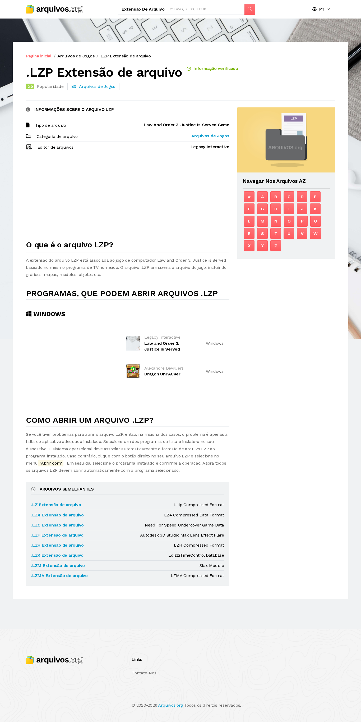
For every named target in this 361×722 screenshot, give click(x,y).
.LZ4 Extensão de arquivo (57, 514)
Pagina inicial (39, 55)
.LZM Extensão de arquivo (58, 565)
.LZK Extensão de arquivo (57, 555)
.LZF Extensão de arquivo (57, 535)
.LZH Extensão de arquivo (57, 545)
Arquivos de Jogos (75, 55)
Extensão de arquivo (143, 9)
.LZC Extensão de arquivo (57, 525)
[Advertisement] (127, 198)
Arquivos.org (170, 705)
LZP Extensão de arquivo (125, 55)
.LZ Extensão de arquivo (56, 504)
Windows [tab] (48, 314)
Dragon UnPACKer (162, 373)
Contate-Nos (144, 672)
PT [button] (321, 9)
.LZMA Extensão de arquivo (59, 575)
